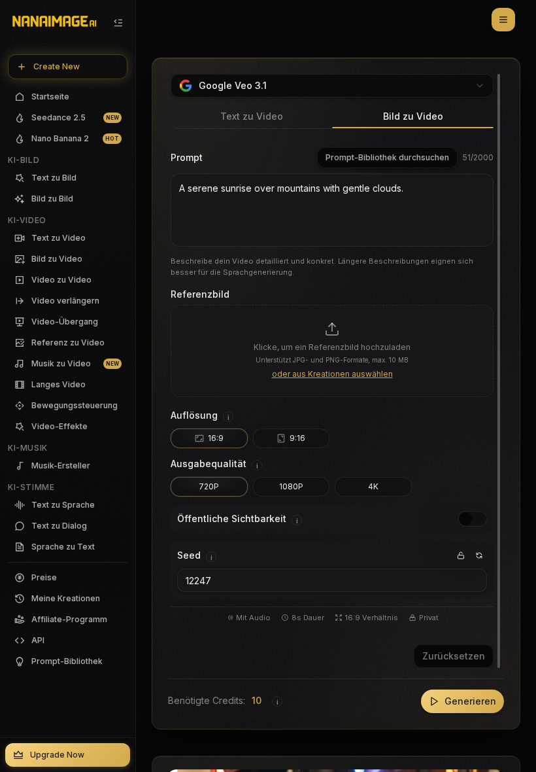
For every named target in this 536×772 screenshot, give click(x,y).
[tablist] (332, 117)
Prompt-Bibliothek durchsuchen (387, 157)
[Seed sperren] (461, 555)
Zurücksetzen (453, 655)
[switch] (472, 519)
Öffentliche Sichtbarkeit (231, 518)
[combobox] (332, 85)
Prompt (187, 157)
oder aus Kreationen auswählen (332, 374)
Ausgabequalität (208, 463)
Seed (189, 555)
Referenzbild (200, 294)
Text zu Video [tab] (251, 116)
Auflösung (194, 415)
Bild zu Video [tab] (413, 116)
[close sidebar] (118, 23)
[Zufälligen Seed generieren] (479, 555)
